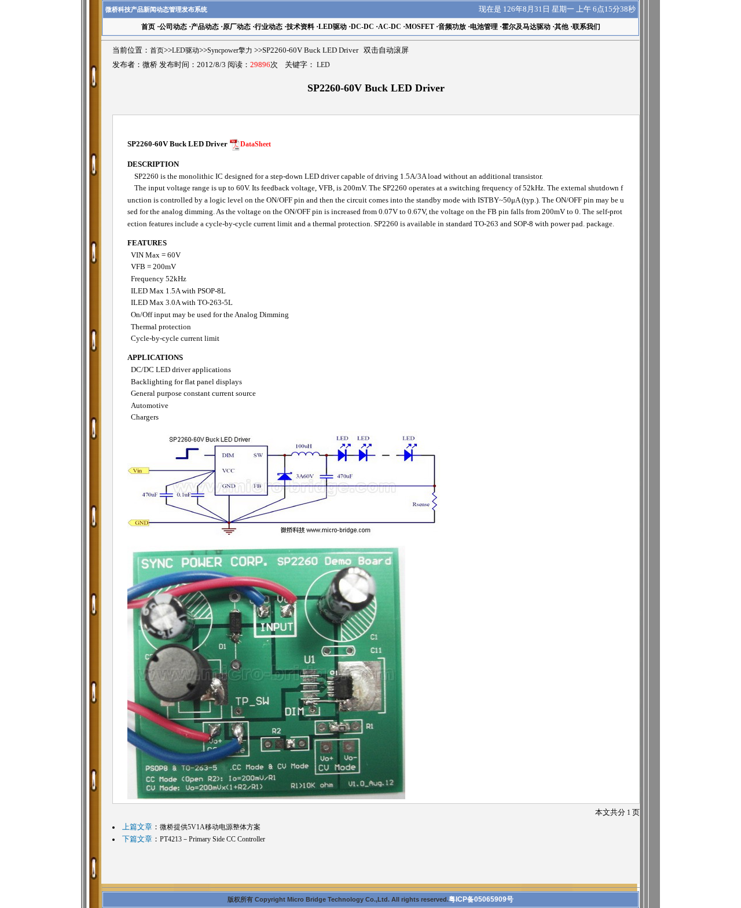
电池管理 (484, 27)
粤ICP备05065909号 (481, 899)
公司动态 (173, 27)
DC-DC (362, 27)
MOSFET (419, 27)
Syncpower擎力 (229, 50)
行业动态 (269, 27)
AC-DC (389, 27)
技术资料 (300, 27)
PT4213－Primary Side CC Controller (212, 839)
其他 (561, 27)
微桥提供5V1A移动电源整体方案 (210, 827)
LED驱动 (332, 27)
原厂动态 (237, 27)
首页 (157, 50)
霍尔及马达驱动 (526, 27)
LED (323, 65)
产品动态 (205, 27)
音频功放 (452, 27)
